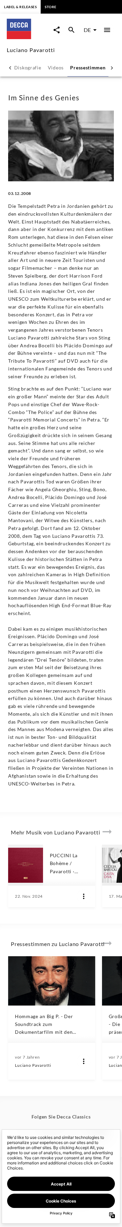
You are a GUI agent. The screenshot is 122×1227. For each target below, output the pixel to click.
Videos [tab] (56, 67)
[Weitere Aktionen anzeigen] (83, 896)
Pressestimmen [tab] (87, 67)
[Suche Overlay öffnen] (71, 30)
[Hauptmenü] (107, 30)
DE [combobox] (87, 30)
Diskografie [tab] (27, 67)
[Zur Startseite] (28, 37)
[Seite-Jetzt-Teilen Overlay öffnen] (56, 30)
